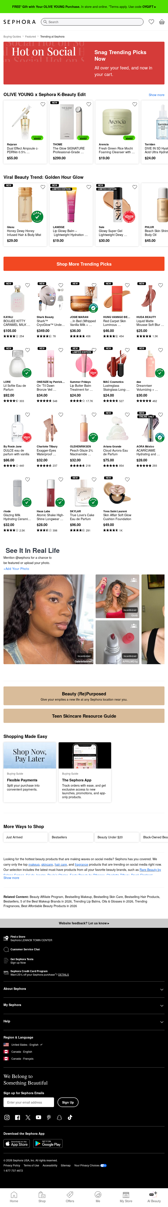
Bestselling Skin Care (108, 896)
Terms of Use (31, 1165)
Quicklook (14, 122)
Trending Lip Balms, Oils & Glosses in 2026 (103, 901)
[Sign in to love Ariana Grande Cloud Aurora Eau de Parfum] (127, 415)
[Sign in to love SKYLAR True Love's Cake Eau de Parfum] (94, 479)
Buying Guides (12, 36)
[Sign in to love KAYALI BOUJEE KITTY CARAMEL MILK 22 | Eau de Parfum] (28, 285)
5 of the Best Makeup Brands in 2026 (46, 901)
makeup (34, 864)
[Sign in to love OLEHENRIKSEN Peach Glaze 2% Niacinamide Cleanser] (94, 415)
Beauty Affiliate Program (46, 896)
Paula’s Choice (57, 875)
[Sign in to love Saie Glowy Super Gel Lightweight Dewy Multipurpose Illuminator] (135, 187)
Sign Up (68, 1102)
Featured (30, 36)
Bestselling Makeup (78, 896)
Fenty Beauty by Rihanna (87, 875)
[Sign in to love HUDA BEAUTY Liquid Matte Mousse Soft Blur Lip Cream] (160, 285)
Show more (156, 95)
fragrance (81, 864)
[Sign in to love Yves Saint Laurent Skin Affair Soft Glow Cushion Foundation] (127, 479)
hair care (61, 864)
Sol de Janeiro (36, 875)
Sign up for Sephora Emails (24, 1093)
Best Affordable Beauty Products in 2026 (49, 906)
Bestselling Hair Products (142, 896)
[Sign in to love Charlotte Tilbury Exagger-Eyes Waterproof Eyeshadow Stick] (61, 415)
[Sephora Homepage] (19, 22)
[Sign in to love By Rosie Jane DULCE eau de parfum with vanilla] (28, 415)
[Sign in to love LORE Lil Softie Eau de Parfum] (28, 350)
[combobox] (92, 22)
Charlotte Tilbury (118, 875)
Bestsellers (11, 901)
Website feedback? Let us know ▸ (84, 923)
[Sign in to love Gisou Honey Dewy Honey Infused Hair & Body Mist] (43, 187)
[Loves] (151, 22)
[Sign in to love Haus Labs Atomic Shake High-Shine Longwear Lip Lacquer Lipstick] (61, 479)
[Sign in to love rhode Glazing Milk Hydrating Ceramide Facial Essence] (28, 479)
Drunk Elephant (141, 875)
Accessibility (50, 1165)
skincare (47, 864)
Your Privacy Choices (87, 1165)
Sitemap (66, 1165)
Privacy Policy (12, 1165)
